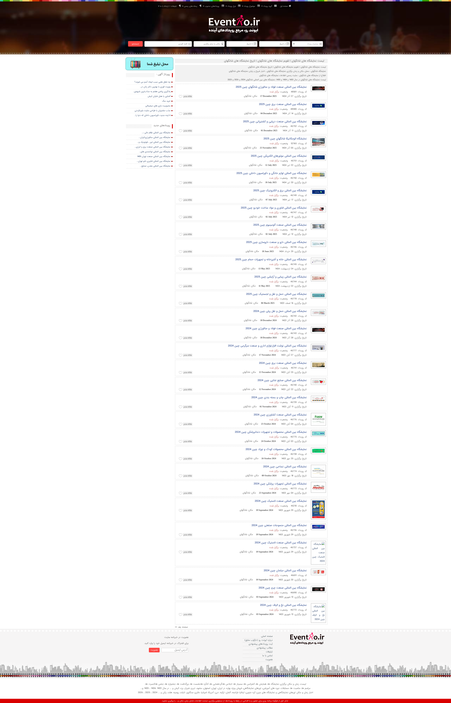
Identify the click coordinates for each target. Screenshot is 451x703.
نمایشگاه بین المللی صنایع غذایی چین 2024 (282, 380)
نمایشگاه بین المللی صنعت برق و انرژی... (152, 147)
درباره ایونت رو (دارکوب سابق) (259, 640)
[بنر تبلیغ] (149, 64)
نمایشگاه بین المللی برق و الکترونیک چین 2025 (280, 190)
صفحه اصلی (267, 636)
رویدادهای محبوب (213, 6)
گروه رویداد (268, 6)
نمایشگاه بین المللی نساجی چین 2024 (285, 466)
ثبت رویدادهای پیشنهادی (261, 644)
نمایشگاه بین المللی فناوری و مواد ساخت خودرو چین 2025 (274, 208)
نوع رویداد (232, 6)
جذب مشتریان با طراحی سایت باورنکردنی (153, 110)
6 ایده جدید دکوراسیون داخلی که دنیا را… (152, 115)
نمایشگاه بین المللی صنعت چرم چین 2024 (283, 588)
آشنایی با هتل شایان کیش (159, 96)
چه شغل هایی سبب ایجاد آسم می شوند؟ (152, 82)
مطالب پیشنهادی (265, 648)
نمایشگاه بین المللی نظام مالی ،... (156, 132)
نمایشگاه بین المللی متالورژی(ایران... (155, 137)
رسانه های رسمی (191, 6)
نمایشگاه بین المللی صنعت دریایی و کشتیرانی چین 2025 (275, 121)
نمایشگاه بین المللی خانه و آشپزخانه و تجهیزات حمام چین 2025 (271, 259)
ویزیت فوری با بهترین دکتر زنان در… (155, 86)
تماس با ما (267, 655)
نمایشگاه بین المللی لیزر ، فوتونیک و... (154, 142)
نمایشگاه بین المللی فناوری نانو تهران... (154, 161)
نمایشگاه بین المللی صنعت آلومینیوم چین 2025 (280, 225)
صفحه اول (284, 6)
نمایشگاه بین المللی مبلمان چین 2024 (285, 570)
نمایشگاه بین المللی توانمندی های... (155, 151)
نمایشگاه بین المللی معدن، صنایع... (155, 166)
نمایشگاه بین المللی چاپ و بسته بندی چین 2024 (279, 397)
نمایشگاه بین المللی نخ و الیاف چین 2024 (283, 605)
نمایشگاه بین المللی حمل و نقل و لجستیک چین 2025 (276, 294)
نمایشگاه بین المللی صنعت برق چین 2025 (283, 104)
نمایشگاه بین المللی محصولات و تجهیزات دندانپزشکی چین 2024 (271, 432)
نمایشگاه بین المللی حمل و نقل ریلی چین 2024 (280, 311)
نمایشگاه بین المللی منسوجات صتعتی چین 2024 (279, 525)
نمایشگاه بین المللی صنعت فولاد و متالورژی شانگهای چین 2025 (271, 87)
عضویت (269, 659)
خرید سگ (166, 101)
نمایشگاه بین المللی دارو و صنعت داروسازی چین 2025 (276, 242)
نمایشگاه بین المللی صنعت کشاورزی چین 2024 (280, 415)
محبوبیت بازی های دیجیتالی (158, 105)
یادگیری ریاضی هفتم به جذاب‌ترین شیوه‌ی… (152, 91)
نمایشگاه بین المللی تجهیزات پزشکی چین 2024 (280, 484)
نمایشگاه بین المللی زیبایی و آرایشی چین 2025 (280, 277)
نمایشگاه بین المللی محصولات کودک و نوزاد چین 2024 (276, 449)
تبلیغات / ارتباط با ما (169, 6)
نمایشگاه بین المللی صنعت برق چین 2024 (283, 363)
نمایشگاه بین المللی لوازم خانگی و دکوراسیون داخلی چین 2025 (271, 173)
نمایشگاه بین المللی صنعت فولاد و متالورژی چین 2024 (276, 328)
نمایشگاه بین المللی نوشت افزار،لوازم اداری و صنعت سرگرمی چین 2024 (267, 346)
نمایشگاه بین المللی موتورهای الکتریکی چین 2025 (279, 156)
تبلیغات (269, 651)
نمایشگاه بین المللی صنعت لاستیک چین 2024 (281, 501)
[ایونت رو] (234, 24)
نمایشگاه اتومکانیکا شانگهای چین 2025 (285, 139)
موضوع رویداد (250, 6)
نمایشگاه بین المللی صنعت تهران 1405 (154, 156)
